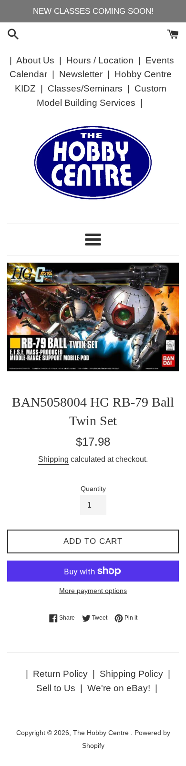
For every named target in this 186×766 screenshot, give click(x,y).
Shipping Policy (131, 674)
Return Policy (60, 674)
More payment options (93, 590)
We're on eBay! (118, 688)
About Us (35, 60)
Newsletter (81, 74)
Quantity (93, 488)
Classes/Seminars (85, 88)
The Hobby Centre (102, 732)
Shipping (53, 459)
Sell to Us (55, 688)
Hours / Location (100, 60)
